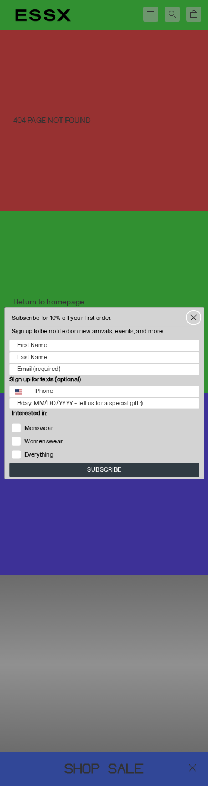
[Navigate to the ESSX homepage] (43, 15)
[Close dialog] (193, 317)
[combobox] (20, 391)
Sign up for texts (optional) (44, 379)
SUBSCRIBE (104, 470)
